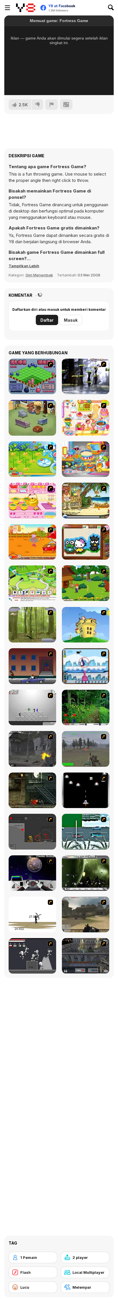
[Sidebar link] (7, 7)
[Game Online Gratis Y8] (25, 7)
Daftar (47, 320)
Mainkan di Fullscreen (59, 83)
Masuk (71, 320)
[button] (24, 266)
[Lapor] (51, 104)
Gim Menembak (39, 275)
